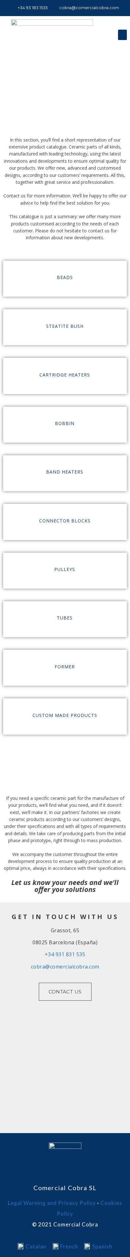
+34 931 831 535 (65, 954)
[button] (122, 35)
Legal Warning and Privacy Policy (52, 1203)
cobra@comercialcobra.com (65, 966)
